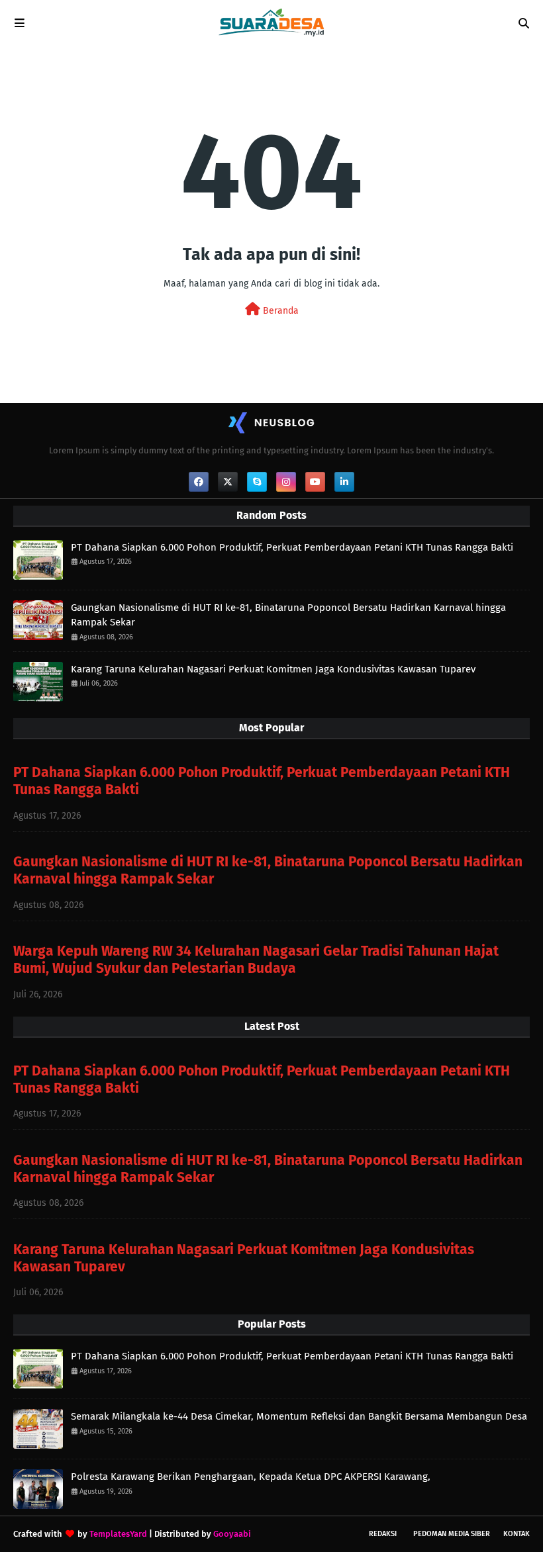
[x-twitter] (228, 482)
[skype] (257, 482)
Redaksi (383, 1533)
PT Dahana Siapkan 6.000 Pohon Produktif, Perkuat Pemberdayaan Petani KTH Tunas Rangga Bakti (292, 547)
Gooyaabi (232, 1534)
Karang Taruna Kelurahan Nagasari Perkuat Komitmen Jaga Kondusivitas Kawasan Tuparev (273, 669)
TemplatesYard (118, 1534)
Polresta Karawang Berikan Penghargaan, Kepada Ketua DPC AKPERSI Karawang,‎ (250, 1477)
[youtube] (315, 482)
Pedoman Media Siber (451, 1533)
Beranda (279, 310)
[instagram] (286, 482)
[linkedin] (344, 482)
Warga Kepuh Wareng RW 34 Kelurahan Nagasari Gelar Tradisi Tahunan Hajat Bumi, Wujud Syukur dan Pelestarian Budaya (256, 959)
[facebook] (199, 482)
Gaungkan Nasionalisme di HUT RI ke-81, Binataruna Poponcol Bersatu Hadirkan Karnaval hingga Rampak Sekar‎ (288, 615)
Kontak (516, 1533)
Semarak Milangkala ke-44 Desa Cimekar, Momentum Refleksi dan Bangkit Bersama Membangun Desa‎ (299, 1416)
